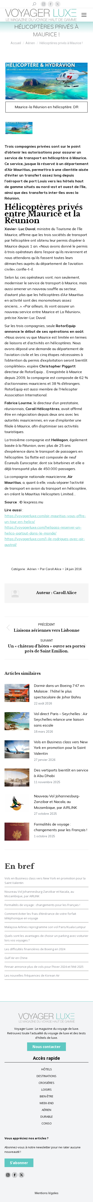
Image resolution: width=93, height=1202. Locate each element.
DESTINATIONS (46, 1076)
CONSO (47, 1123)
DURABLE (46, 1117)
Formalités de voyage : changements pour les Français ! (60, 827)
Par (50, 569)
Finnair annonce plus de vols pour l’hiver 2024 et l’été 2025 (44, 967)
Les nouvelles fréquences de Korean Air (32, 975)
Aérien (32, 569)
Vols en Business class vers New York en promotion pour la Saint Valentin (61, 748)
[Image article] (17, 693)
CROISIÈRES (46, 1083)
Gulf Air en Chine (16, 958)
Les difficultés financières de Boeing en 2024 (35, 949)
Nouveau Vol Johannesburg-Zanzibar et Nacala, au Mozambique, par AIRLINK (57, 802)
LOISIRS (46, 1089)
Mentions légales (46, 1193)
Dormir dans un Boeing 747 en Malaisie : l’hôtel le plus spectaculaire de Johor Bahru (59, 691)
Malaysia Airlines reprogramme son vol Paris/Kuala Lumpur (45, 927)
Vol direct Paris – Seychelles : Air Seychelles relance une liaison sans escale (60, 719)
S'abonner (19, 1162)
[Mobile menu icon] (83, 14)
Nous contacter (46, 1046)
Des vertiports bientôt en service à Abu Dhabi (61, 773)
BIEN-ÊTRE (46, 1096)
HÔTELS (46, 1069)
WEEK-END (47, 1103)
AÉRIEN (46, 1110)
